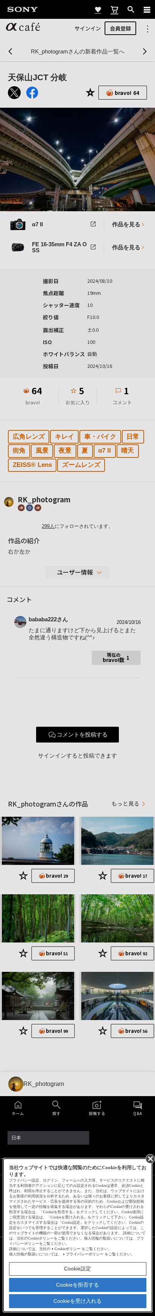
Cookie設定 (77, 1269)
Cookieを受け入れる (77, 1301)
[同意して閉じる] (150, 1158)
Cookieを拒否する (77, 1285)
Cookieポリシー (68, 1249)
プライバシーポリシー (84, 1254)
